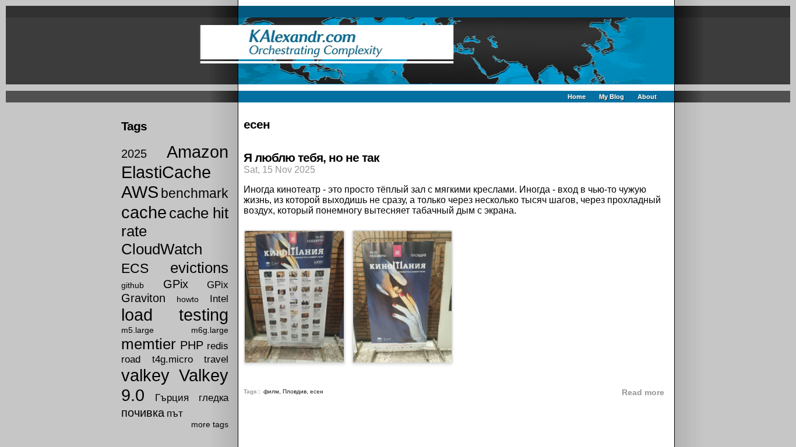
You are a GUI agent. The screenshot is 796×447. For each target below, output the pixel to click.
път (175, 413)
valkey (145, 375)
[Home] (398, 50)
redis (217, 346)
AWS (140, 192)
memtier (148, 344)
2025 (134, 153)
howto (188, 299)
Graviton (143, 298)
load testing (174, 315)
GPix (175, 284)
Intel (219, 298)
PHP (191, 345)
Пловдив (295, 391)
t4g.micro (172, 359)
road (130, 359)
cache (144, 212)
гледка (213, 397)
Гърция (172, 397)
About (647, 96)
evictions (199, 268)
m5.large (137, 330)
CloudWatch (161, 249)
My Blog (611, 96)
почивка (142, 412)
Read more (643, 392)
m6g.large (209, 330)
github (132, 285)
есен (316, 391)
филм (271, 391)
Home (577, 96)
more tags (209, 424)
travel (216, 359)
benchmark (194, 193)
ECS (135, 268)
